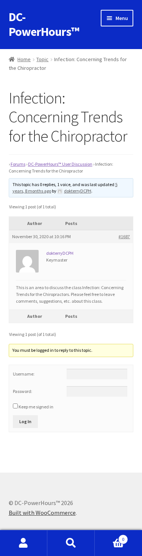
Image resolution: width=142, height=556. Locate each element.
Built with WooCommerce (42, 512)
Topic (42, 59)
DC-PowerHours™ (44, 24)
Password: (22, 391)
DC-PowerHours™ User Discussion (60, 164)
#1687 (124, 236)
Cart (109, 536)
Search (71, 543)
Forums (18, 164)
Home (24, 59)
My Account (23, 543)
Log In (25, 421)
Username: (23, 374)
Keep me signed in (36, 407)
